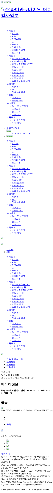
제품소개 (11, 56)
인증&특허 (17, 39)
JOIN (9, 252)
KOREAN (16, 133)
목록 (9, 424)
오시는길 (16, 53)
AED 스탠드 (18, 78)
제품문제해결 (18, 92)
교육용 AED (18, 67)
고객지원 (11, 84)
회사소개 (11, 31)
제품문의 (16, 87)
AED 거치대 (18, 70)
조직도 (15, 44)
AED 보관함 (18, 72)
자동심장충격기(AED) (22, 64)
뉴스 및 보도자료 (20, 106)
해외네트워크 (18, 50)
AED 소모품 (18, 75)
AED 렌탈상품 (19, 61)
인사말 (15, 33)
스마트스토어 (18, 120)
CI (13, 42)
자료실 (10, 95)
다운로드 (16, 97)
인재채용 (16, 47)
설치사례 (16, 112)
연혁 (14, 36)
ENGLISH (26, 133)
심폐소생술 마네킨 (21, 81)
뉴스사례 (11, 103)
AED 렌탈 (16, 123)
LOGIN (10, 249)
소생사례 (16, 109)
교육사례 (16, 114)
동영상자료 (17, 100)
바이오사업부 (13, 128)
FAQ (14, 89)
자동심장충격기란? (21, 58)
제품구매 (11, 117)
